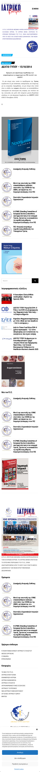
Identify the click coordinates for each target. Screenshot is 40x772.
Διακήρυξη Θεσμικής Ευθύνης (24, 169)
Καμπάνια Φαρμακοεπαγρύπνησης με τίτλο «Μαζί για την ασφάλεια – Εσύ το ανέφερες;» (25, 321)
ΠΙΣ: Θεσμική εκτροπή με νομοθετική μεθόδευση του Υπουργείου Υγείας (23, 229)
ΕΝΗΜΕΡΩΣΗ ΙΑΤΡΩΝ (9, 677)
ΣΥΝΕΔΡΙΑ (5, 656)
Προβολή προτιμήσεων (20, 764)
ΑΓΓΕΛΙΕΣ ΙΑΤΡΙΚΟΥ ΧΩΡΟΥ (11, 694)
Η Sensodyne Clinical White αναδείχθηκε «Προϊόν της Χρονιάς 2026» (23, 297)
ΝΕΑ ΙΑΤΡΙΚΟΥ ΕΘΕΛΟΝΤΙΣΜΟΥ (12, 691)
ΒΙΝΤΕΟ (4, 696)
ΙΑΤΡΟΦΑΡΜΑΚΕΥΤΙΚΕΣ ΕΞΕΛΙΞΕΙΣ (13, 685)
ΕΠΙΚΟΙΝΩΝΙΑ (6, 659)
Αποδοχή (20, 752)
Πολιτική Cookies (19, 769)
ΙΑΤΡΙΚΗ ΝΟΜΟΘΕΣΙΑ (9, 680)
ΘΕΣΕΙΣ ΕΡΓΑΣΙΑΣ (8, 653)
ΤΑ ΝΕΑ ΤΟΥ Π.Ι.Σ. (7, 672)
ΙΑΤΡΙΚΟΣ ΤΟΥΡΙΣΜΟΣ (9, 688)
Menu (36, 9)
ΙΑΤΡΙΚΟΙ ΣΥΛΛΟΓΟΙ (8, 683)
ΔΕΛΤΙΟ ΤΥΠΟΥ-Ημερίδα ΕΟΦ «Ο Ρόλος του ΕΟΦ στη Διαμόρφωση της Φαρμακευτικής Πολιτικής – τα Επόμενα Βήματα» (25, 311)
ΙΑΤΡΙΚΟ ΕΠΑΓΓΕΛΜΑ (9, 675)
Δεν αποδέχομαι (20, 758)
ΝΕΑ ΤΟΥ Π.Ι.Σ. (6, 63)
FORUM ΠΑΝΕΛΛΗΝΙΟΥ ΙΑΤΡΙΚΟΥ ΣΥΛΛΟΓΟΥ (17, 651)
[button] (37, 729)
